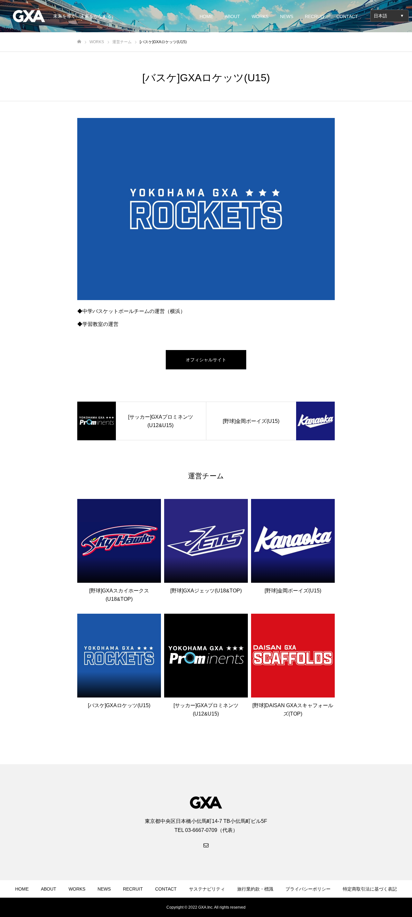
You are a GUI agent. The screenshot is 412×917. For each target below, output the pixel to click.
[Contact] (206, 845)
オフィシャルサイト (206, 359)
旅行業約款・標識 (255, 889)
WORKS (260, 16)
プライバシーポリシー (308, 889)
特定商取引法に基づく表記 (370, 889)
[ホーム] (79, 42)
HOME (206, 16)
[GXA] (29, 16)
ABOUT (232, 16)
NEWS (286, 16)
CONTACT (347, 16)
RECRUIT (315, 16)
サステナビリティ (207, 889)
